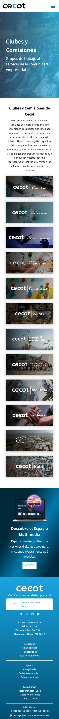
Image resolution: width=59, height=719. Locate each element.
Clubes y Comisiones (29, 694)
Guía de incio (29, 686)
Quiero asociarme (30, 677)
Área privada (29, 669)
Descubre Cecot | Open (29, 690)
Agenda (29, 665)
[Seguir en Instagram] (32, 614)
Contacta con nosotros (29, 622)
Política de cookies (41, 710)
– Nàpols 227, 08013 (29, 634)
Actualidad (29, 643)
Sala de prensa (29, 647)
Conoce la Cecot (29, 698)
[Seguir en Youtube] (38, 614)
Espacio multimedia (30, 655)
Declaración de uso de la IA (36, 715)
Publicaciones (30, 651)
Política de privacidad (20, 710)
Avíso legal (16, 715)
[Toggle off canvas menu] (43, 6)
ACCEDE (29, 565)
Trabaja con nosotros (29, 673)
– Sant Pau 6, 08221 (29, 630)
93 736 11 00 (31, 626)
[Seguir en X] (26, 614)
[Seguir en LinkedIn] (21, 614)
